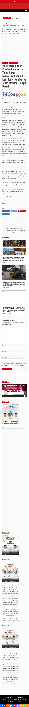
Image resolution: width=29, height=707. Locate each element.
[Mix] (19, 94)
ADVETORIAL (5, 62)
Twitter (14, 211)
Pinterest (22, 211)
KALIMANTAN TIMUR (13, 62)
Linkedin (6, 214)
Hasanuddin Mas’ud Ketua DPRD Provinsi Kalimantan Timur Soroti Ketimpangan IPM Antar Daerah (14, 221)
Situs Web (4, 357)
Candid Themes (17, 701)
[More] (25, 94)
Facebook (6, 211)
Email (4, 351)
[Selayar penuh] (25, 396)
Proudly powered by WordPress (10, 699)
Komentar (5, 328)
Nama (4, 345)
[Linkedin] (11, 94)
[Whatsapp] (22, 94)
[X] (6, 94)
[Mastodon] (17, 94)
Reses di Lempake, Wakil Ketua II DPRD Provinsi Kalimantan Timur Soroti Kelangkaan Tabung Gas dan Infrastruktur (14, 230)
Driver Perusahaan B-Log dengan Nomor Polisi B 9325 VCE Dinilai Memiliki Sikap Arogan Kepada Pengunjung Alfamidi (14, 284)
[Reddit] (9, 94)
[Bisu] (22, 396)
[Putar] (4, 396)
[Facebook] (3, 94)
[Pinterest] (14, 94)
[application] (14, 390)
